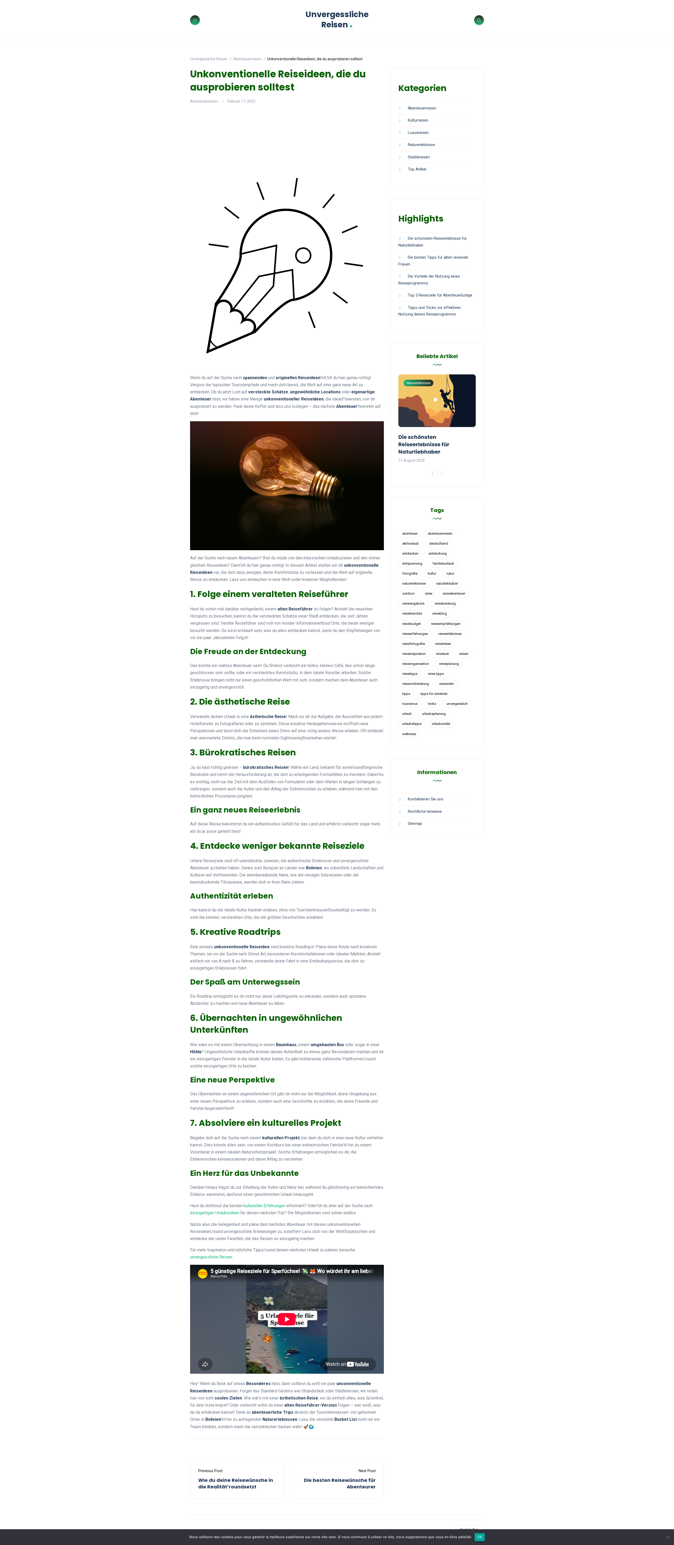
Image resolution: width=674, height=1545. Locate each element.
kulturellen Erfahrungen (264, 1205)
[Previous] (433, 473)
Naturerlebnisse (421, 144)
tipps (406, 694)
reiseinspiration (414, 654)
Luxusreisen (418, 132)
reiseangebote (413, 603)
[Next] (441, 473)
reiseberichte (412, 613)
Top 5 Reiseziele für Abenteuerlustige (440, 295)
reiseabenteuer (454, 593)
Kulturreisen (418, 120)
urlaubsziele (441, 724)
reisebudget (411, 624)
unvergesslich (457, 704)
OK (479, 1537)
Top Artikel (417, 169)
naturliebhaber (447, 583)
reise (428, 593)
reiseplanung (449, 664)
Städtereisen (419, 157)
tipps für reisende (433, 694)
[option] (437, 419)
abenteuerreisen (440, 533)
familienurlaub (443, 563)
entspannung (412, 563)
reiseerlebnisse (450, 634)
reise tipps (436, 674)
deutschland (438, 543)
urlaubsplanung (434, 714)
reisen (463, 654)
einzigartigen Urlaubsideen (214, 1212)
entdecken (410, 553)
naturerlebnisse (414, 583)
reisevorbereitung (415, 684)
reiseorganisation (415, 664)
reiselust (442, 654)
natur (450, 573)
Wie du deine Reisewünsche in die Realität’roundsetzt (235, 1483)
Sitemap (415, 823)
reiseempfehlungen (445, 624)
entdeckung (438, 553)
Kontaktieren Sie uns (425, 799)
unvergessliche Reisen (211, 1257)
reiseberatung (445, 603)
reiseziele (446, 684)
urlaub (407, 714)
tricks (432, 704)
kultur (432, 573)
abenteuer (410, 533)
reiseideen (443, 644)
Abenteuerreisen (204, 101)
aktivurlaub (410, 543)
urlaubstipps (412, 724)
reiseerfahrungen (415, 634)
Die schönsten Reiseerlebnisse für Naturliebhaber (423, 444)
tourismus (410, 704)
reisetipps (410, 674)
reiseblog (439, 613)
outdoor (408, 593)
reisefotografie (413, 644)
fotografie (410, 573)
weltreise (409, 734)
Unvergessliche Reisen (337, 19)
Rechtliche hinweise (425, 811)
